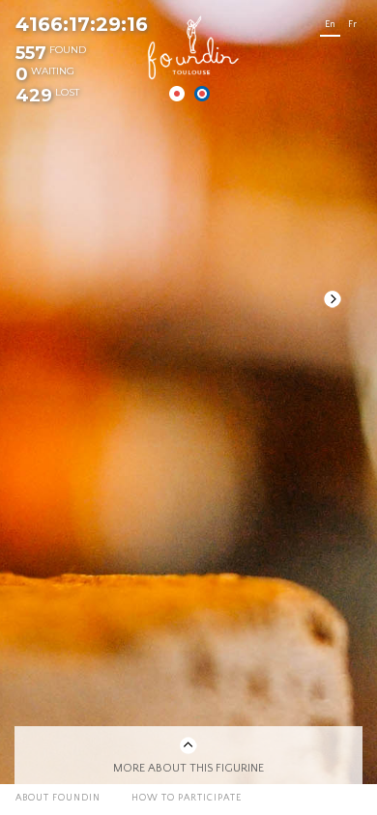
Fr (352, 24)
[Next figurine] (332, 299)
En (330, 24)
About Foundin (58, 798)
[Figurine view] (202, 93)
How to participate (186, 798)
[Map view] (177, 93)
